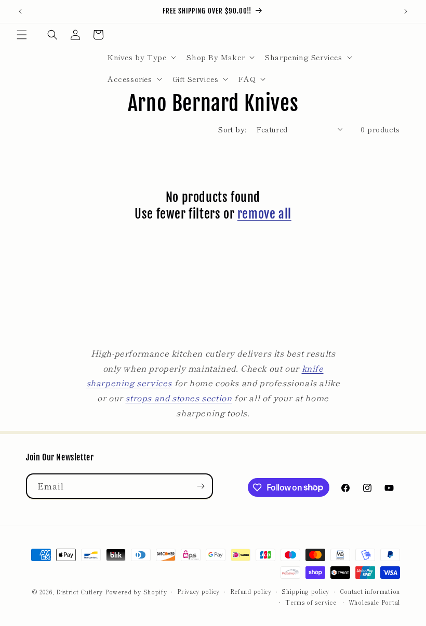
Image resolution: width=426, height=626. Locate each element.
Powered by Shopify (136, 592)
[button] (21, 34)
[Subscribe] (200, 486)
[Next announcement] (405, 11)
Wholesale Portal (374, 602)
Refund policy (251, 591)
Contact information (370, 591)
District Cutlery (79, 592)
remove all (264, 214)
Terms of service (310, 602)
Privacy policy (198, 591)
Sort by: (232, 129)
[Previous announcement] (20, 11)
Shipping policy (305, 591)
